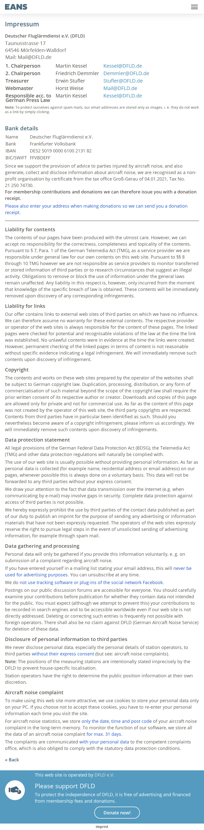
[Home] (16, 8)
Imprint (102, 826)
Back (14, 760)
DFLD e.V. (104, 775)
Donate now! (117, 813)
